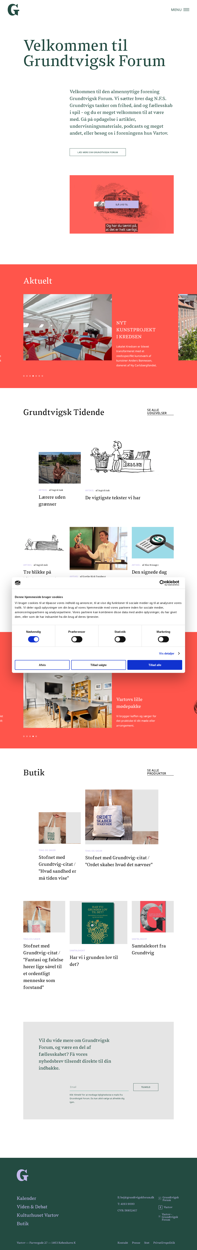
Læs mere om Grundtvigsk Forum (98, 152)
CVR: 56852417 (127, 1210)
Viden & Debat (32, 1207)
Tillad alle (155, 665)
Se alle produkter (156, 772)
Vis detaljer (166, 653)
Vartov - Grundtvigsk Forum (170, 1217)
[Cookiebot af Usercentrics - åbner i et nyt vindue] (165, 583)
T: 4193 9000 (126, 1204)
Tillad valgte (98, 665)
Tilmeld (145, 1087)
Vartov (168, 1207)
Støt (146, 1243)
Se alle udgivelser (157, 411)
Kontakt (123, 1243)
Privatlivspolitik (164, 1243)
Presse (136, 1243)
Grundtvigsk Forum (171, 1199)
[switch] (76, 639)
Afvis (42, 665)
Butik (23, 1224)
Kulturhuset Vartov (38, 1215)
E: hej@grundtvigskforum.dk (136, 1197)
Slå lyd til (122, 204)
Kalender (26, 1198)
